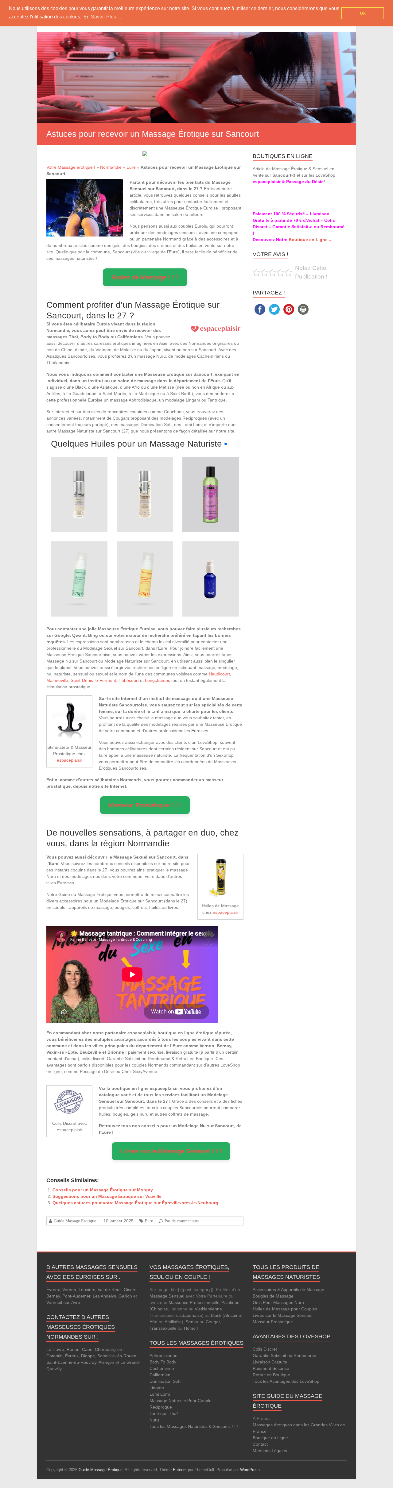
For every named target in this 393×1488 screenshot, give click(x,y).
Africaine (232, 1315)
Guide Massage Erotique (75, 1221)
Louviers (87, 1289)
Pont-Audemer (76, 1296)
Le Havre (55, 1349)
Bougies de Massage (273, 1296)
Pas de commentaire (182, 1221)
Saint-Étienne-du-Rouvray (71, 1362)
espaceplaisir (69, 760)
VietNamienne (208, 1308)
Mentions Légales (270, 1450)
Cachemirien (162, 1368)
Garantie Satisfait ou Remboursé (284, 1355)
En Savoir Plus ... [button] (102, 16)
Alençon (106, 1362)
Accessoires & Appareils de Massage (288, 1289)
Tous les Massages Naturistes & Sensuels (190, 1426)
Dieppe (88, 1355)
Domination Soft (165, 1381)
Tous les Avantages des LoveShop (286, 1381)
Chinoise (159, 1308)
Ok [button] (363, 13)
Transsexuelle (163, 1328)
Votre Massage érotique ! (70, 167)
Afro (154, 1321)
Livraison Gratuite (270, 1361)
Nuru (154, 1419)
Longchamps (157, 680)
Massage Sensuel (167, 1296)
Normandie (111, 167)
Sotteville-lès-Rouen (116, 1355)
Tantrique (159, 1413)
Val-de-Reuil (109, 1289)
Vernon (69, 1289)
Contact (260, 1444)
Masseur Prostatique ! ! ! (145, 805)
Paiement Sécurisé (271, 1368)
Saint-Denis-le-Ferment (93, 680)
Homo (190, 1328)
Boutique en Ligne (270, 1437)
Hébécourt (129, 680)
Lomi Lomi (160, 1394)
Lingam (157, 1387)
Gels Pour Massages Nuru (278, 1302)
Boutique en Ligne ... (311, 239)
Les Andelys (104, 1296)
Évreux (53, 1289)
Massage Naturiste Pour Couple (181, 1400)
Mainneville (57, 680)
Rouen (73, 1349)
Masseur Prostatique (273, 1321)
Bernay (53, 1296)
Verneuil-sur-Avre (63, 1302)
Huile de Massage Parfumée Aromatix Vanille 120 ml (79, 474)
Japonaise (192, 1315)
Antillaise (173, 1321)
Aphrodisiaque (163, 1355)
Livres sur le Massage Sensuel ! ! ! (171, 1151)
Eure (131, 167)
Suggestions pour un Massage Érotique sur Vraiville (107, 1196)
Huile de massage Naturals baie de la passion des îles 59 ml (210, 474)
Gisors (130, 1289)
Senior (192, 1321)
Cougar (213, 1321)
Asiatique (230, 1302)
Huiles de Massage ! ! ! (144, 277)
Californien (160, 1374)
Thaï (173, 1413)
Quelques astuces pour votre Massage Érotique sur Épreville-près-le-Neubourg (135, 1202)
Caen (87, 1349)
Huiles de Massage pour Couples (285, 1308)
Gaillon (125, 1296)
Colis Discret (265, 1349)
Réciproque (161, 1407)
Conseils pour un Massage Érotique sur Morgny (103, 1189)
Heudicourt (219, 673)
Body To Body (163, 1361)
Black (216, 1315)
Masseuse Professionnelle (194, 1302)
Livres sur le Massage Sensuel (282, 1315)
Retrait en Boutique (271, 1374)
